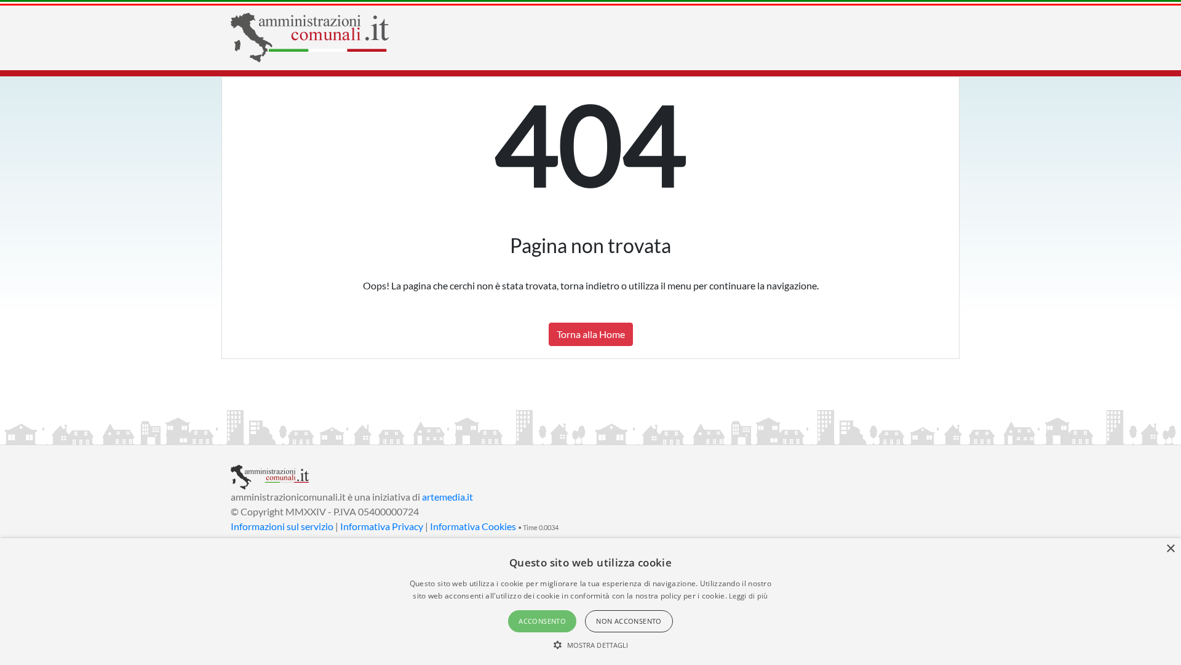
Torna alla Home (591, 334)
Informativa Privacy (381, 526)
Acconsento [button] (542, 621)
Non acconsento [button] (629, 621)
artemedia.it (447, 496)
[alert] (590, 601)
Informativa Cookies (473, 526)
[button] (591, 645)
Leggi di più (748, 595)
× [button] (1170, 549)
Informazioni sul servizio (282, 526)
